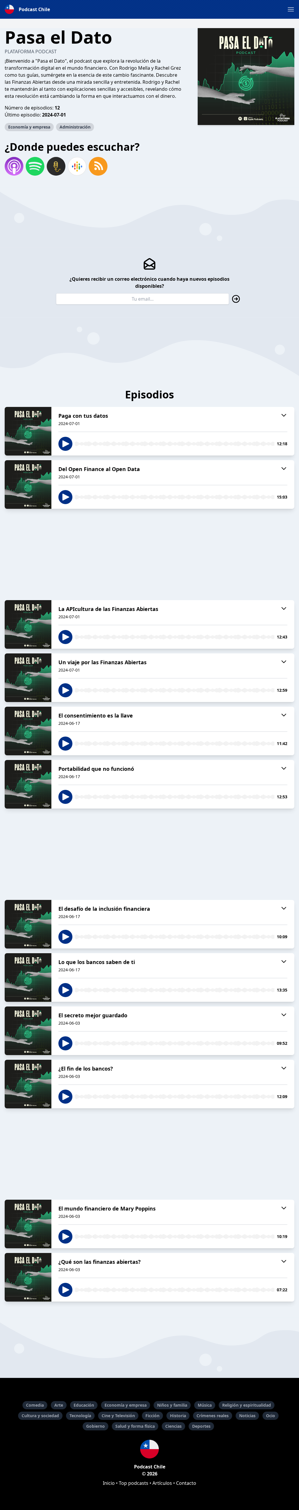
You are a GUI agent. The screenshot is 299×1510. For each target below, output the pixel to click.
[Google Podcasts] (77, 166)
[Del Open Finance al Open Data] (28, 484)
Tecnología (80, 1415)
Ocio (270, 1415)
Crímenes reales (213, 1415)
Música (205, 1405)
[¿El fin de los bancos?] (28, 1084)
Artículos (162, 1483)
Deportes (201, 1426)
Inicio (109, 1483)
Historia (178, 1415)
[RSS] (98, 166)
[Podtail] (56, 166)
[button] (290, 9)
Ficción (152, 1415)
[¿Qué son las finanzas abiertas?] (28, 1277)
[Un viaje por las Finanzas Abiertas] (28, 677)
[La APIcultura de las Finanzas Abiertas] (28, 624)
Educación (84, 1405)
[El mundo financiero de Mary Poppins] (28, 1224)
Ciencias (173, 1426)
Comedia (35, 1405)
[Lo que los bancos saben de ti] (28, 977)
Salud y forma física (135, 1426)
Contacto (186, 1483)
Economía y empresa (29, 127)
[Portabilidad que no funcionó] (28, 784)
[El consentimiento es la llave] (28, 731)
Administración (75, 127)
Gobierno (95, 1426)
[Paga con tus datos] (28, 431)
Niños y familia (172, 1405)
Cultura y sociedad (40, 1415)
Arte (58, 1405)
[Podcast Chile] (149, 1449)
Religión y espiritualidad (246, 1405)
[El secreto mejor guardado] (28, 1030)
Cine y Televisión (118, 1415)
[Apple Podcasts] (14, 166)
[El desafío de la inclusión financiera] (28, 924)
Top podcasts (133, 1483)
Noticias (247, 1415)
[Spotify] (35, 166)
